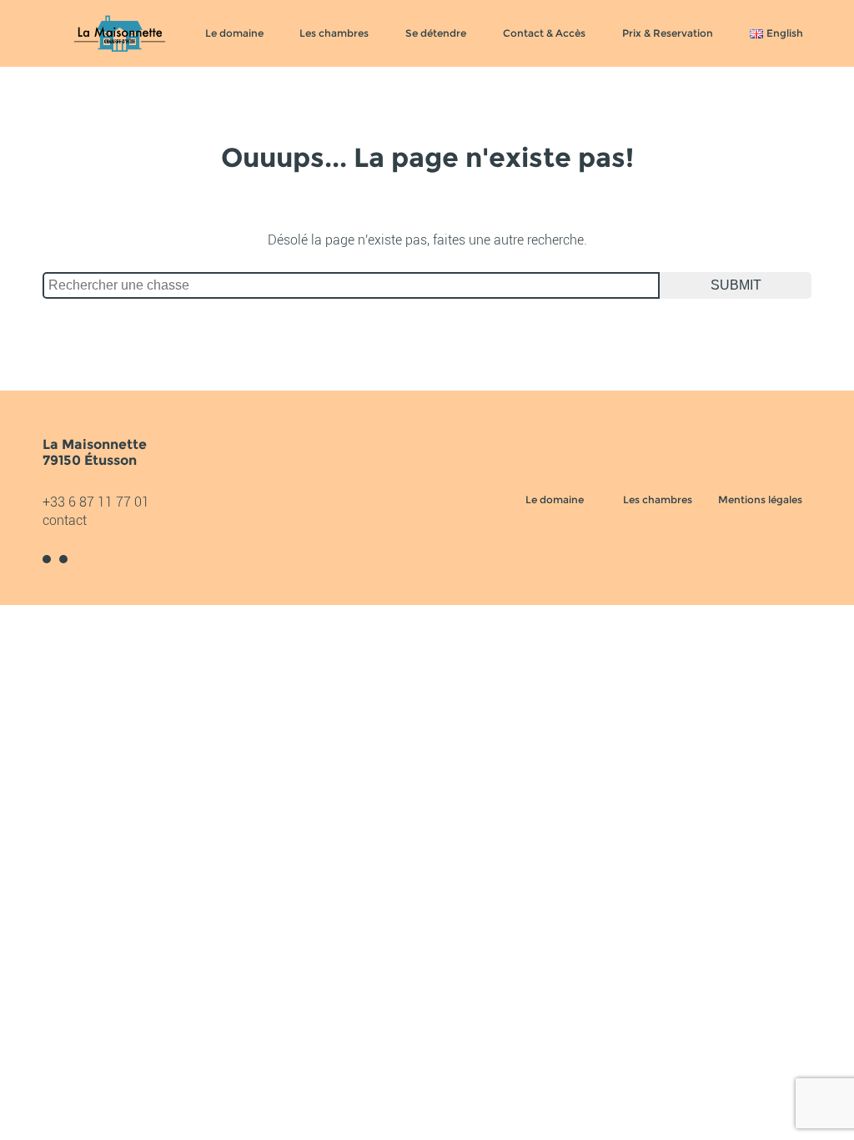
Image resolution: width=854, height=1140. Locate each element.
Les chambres (334, 33)
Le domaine (234, 33)
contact (65, 520)
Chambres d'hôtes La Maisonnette (119, 33)
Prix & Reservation (667, 33)
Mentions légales (760, 499)
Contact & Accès (544, 33)
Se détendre (435, 33)
